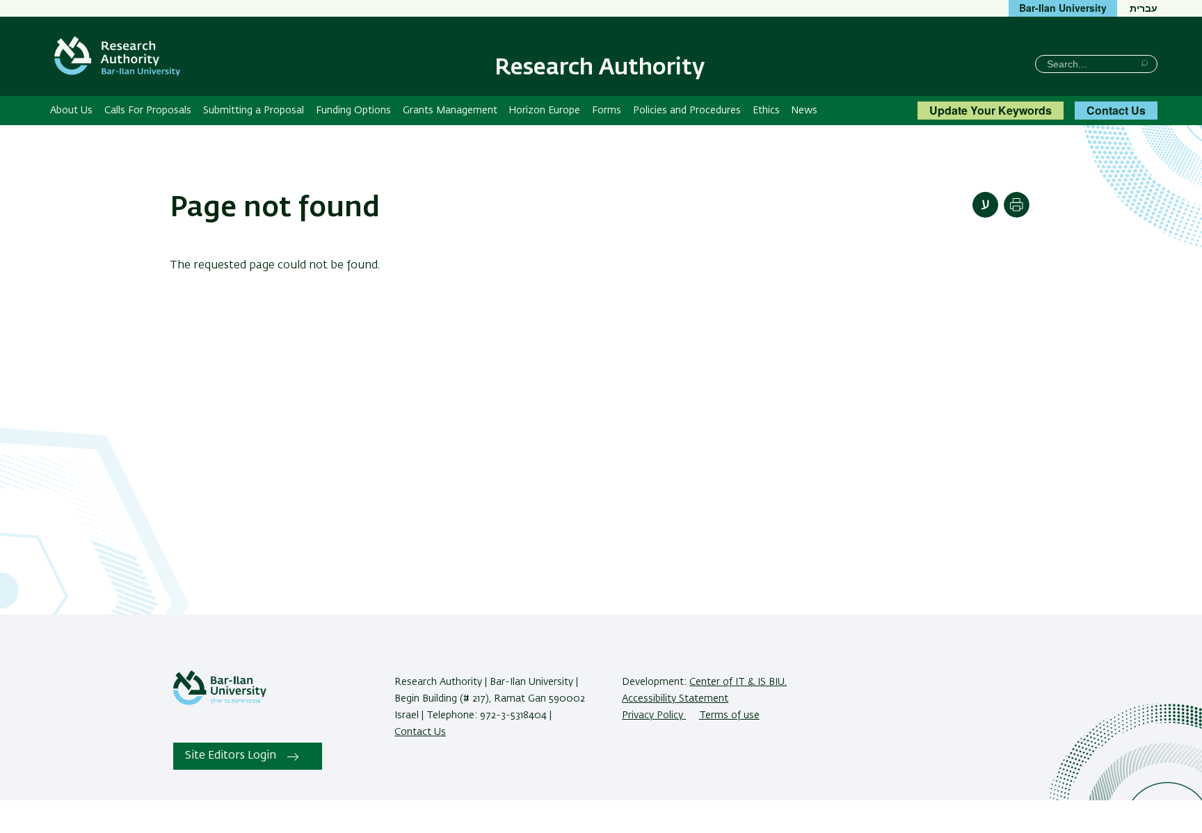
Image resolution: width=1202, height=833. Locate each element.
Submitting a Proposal (253, 110)
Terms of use (729, 715)
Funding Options (353, 110)
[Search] (1144, 62)
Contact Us (1116, 110)
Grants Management (450, 110)
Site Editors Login (230, 755)
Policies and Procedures (687, 110)
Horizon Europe (544, 110)
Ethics (766, 110)
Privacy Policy (654, 715)
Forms (606, 110)
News (804, 110)
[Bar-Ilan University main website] (219, 702)
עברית (1143, 8)
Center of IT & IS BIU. (738, 682)
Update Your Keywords (990, 110)
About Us (71, 110)
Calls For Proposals (147, 110)
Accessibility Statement (675, 699)
